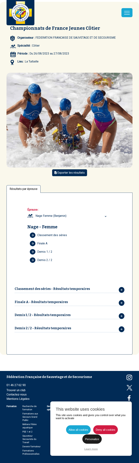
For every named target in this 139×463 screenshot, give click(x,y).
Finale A (42, 243)
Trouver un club (16, 390)
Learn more (91, 448)
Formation (12, 406)
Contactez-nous (17, 394)
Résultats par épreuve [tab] (23, 189)
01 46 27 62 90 (16, 385)
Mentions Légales (18, 399)
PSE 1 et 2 (27, 432)
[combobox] (71, 216)
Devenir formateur (31, 446)
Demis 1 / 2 (44, 251)
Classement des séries (52, 235)
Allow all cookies (78, 429)
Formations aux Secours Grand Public (30, 416)
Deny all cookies (105, 429)
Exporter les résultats (71, 172)
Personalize (92, 439)
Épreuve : (33, 209)
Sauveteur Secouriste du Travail (29, 439)
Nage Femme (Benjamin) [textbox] (50, 216)
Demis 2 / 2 (44, 260)
